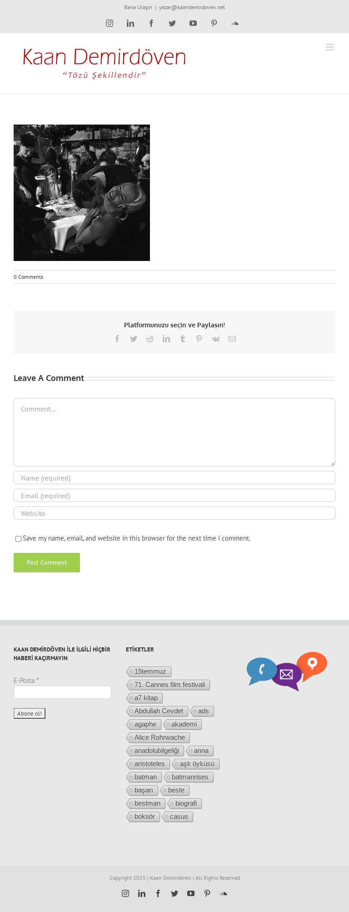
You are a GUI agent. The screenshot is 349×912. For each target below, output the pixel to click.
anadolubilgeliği (157, 750)
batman (146, 777)
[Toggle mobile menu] (330, 47)
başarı (144, 790)
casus (179, 816)
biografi (186, 803)
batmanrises (190, 777)
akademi (184, 724)
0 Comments (28, 276)
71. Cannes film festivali (170, 684)
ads (203, 711)
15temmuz (150, 671)
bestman (147, 803)
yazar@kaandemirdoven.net (192, 7)
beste (176, 790)
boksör (145, 816)
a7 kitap (146, 698)
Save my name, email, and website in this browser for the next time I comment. (136, 538)
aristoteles (150, 763)
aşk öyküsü (197, 763)
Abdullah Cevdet (159, 711)
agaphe (145, 724)
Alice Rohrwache (160, 737)
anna (201, 750)
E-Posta (26, 680)
